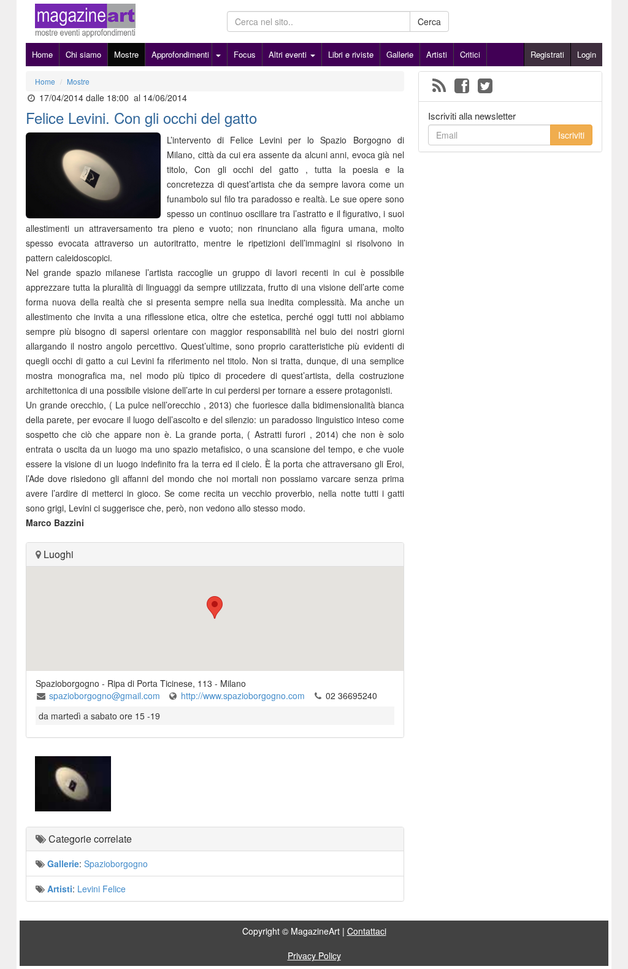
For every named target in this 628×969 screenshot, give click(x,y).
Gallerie (399, 54)
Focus (245, 54)
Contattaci (366, 931)
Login (586, 54)
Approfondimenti (180, 54)
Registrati (547, 54)
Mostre (126, 54)
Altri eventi (289, 54)
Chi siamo (83, 54)
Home (42, 54)
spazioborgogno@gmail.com (104, 695)
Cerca (429, 21)
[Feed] (439, 86)
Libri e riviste (350, 54)
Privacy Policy (314, 955)
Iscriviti (571, 135)
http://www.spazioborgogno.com (243, 695)
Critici (470, 54)
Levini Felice (101, 889)
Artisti (436, 54)
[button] (215, 607)
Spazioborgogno (116, 863)
